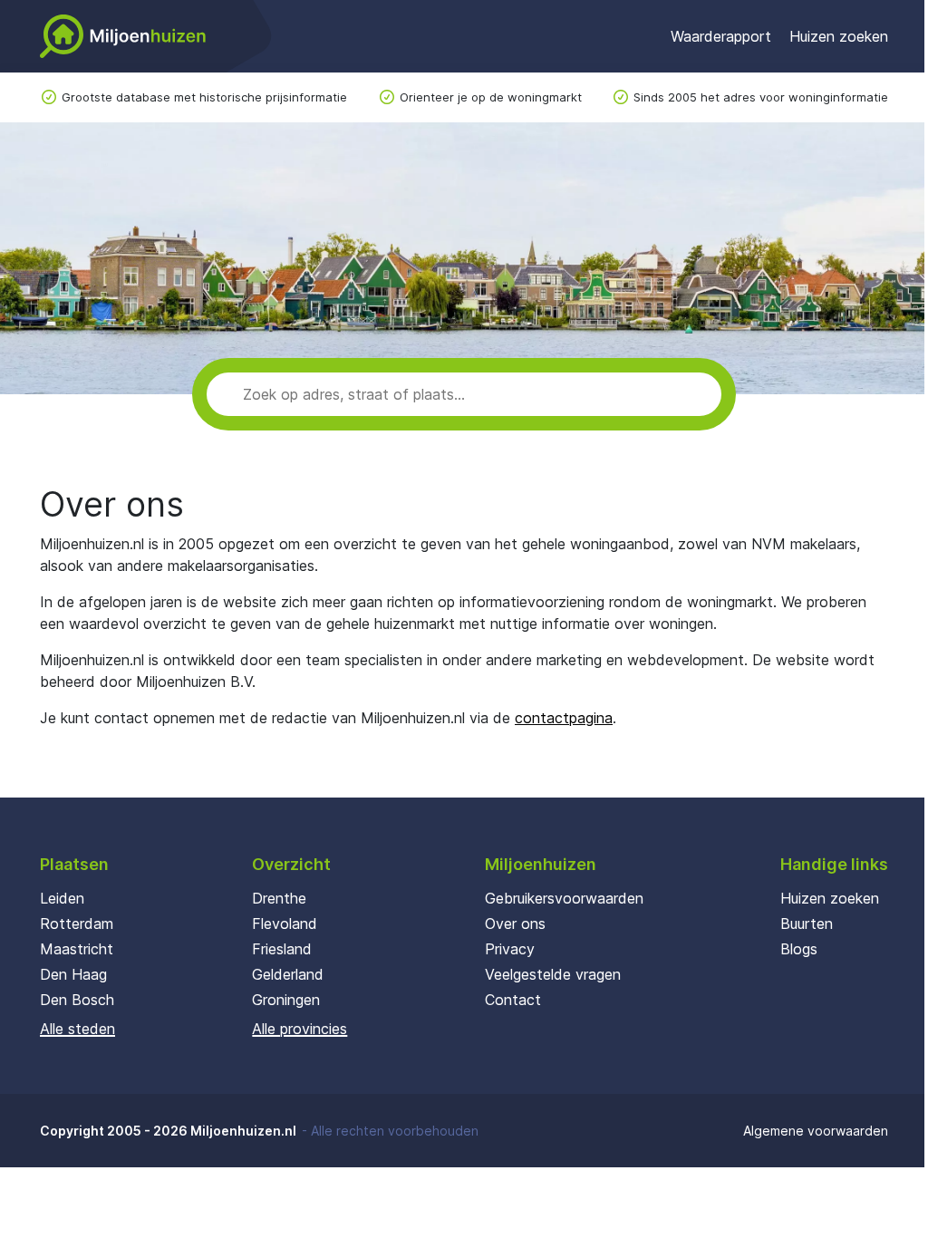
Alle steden (77, 1029)
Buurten (806, 923)
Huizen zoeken (838, 36)
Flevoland (284, 923)
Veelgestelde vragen (553, 974)
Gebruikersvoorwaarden (564, 898)
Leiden (62, 898)
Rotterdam (76, 923)
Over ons (515, 923)
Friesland (282, 949)
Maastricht (76, 949)
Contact (513, 1000)
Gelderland (288, 974)
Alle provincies (299, 1029)
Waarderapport (721, 36)
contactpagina (564, 718)
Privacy (510, 949)
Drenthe (279, 898)
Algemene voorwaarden (815, 1130)
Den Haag (73, 974)
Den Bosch (77, 1000)
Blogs (798, 949)
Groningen (286, 1000)
